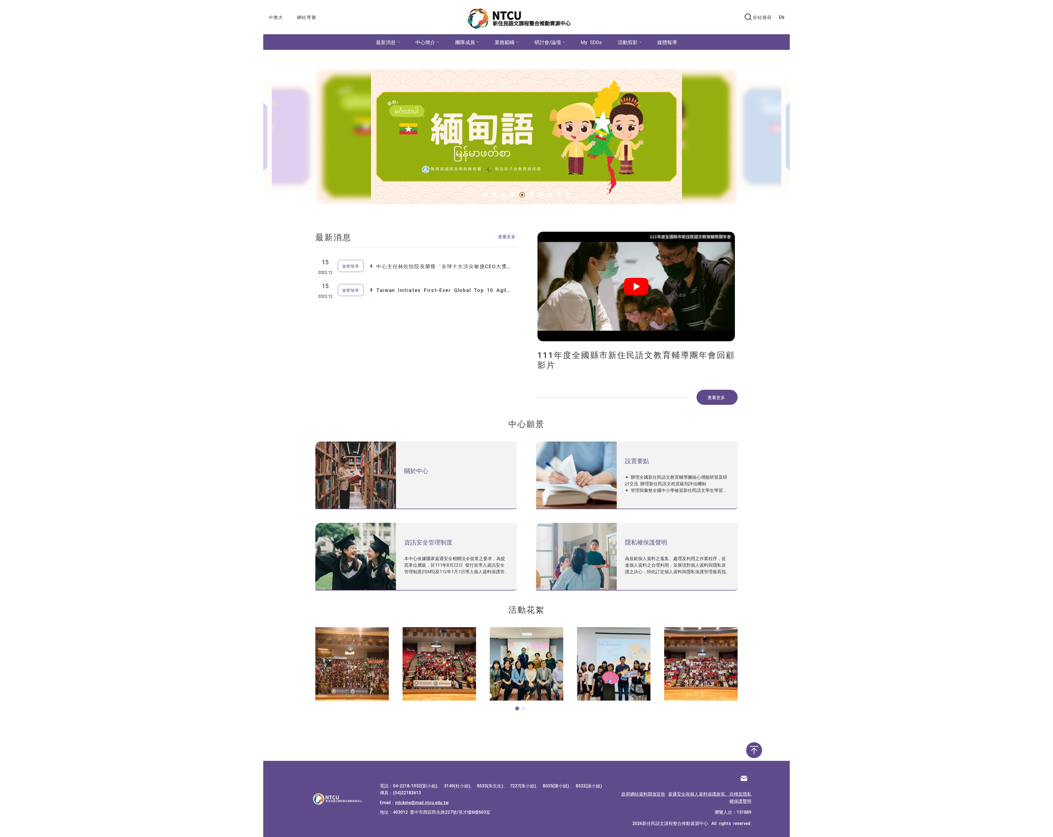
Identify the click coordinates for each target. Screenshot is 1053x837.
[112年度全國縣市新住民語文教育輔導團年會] (352, 664)
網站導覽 (306, 17)
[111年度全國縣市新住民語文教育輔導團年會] (439, 664)
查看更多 (507, 236)
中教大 (276, 17)
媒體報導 (667, 41)
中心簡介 (425, 41)
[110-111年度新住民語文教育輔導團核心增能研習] (526, 664)
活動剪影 (628, 41)
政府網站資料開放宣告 (643, 794)
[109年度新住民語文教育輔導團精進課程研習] (613, 664)
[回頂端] (754, 750)
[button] (485, 195)
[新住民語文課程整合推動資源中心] (521, 17)
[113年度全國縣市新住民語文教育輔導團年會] (701, 664)
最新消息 (386, 41)
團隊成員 (465, 41)
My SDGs (591, 41)
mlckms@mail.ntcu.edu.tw (422, 802)
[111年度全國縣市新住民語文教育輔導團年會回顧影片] (637, 286)
